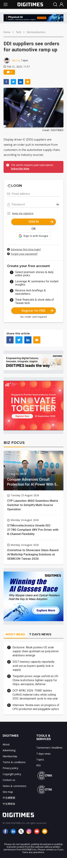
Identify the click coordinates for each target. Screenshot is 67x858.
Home (7, 32)
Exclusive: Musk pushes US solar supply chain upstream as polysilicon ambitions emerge (36, 651)
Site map (8, 792)
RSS (38, 765)
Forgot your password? (24, 253)
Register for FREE (33, 311)
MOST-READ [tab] (15, 634)
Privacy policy (10, 768)
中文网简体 (9, 803)
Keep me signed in (22, 213)
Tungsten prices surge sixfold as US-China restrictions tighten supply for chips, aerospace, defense (36, 680)
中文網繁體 (9, 797)
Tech (18, 32)
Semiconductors (36, 32)
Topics (40, 759)
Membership (10, 756)
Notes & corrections (14, 786)
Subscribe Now (20, 168)
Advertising (9, 750)
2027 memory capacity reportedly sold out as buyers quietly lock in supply (33, 665)
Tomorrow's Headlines (49, 747)
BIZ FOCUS (14, 442)
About (6, 744)
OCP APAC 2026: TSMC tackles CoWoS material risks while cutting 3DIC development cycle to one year (35, 694)
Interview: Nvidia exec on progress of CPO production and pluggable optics (36, 707)
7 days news (43, 753)
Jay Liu (16, 60)
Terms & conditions (14, 762)
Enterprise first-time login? (26, 249)
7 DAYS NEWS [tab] (40, 634)
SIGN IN (33, 222)
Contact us (9, 780)
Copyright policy (12, 774)
